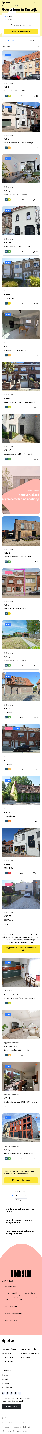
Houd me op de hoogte (21, 1180)
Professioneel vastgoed (13, 1313)
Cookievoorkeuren (20, 1431)
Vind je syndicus (11, 1320)
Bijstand (5, 1379)
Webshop (8, 1300)
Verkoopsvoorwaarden (10, 1427)
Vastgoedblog (30, 1293)
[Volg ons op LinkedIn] (11, 1393)
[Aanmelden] (34, 2)
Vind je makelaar (11, 1307)
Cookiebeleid (25, 1427)
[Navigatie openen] (39, 2)
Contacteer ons (7, 1383)
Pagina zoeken (25, 1357)
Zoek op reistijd (11, 1293)
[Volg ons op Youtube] (15, 1393)
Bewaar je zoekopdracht (22, 25)
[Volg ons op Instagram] (3, 1393)
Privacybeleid (6, 1431)
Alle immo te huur (11, 1286)
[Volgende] (33, 1195)
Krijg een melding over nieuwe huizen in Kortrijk (21, 949)
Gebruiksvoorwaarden (17, 1423)
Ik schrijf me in (11, 1406)
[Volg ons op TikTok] (19, 1393)
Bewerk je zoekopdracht (21, 31)
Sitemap (5, 1423)
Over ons (5, 1375)
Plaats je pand (6, 1353)
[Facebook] (7, 1393)
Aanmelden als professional (30, 1353)
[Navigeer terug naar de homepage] (6, 2)
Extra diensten (7, 1387)
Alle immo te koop (26, 1300)
